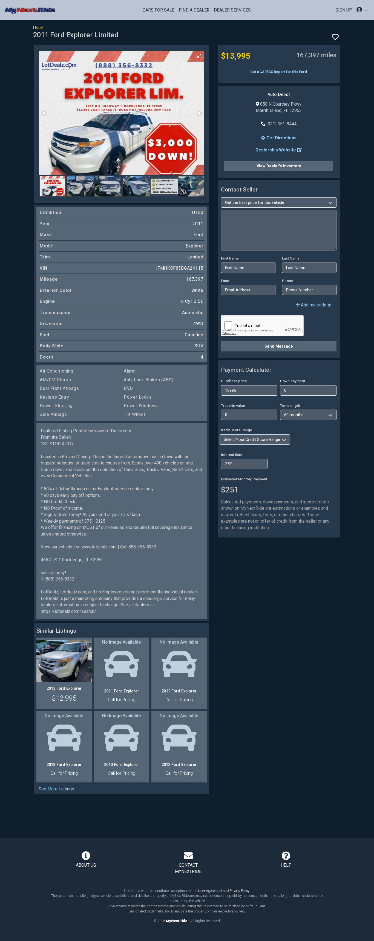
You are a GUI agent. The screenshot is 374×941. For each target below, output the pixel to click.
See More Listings (56, 788)
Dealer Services (232, 10)
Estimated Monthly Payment (244, 479)
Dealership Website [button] (276, 150)
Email (225, 281)
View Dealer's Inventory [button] (279, 166)
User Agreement (210, 891)
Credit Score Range (236, 430)
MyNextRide (176, 921)
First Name (230, 258)
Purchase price (234, 381)
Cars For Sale (158, 10)
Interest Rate (231, 455)
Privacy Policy (239, 891)
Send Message (278, 346)
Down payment (292, 381)
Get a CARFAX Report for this (278, 72)
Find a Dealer (194, 10)
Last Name (291, 258)
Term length (290, 406)
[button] (199, 56)
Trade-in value (233, 406)
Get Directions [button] (281, 137)
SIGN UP (343, 10)
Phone (287, 281)
